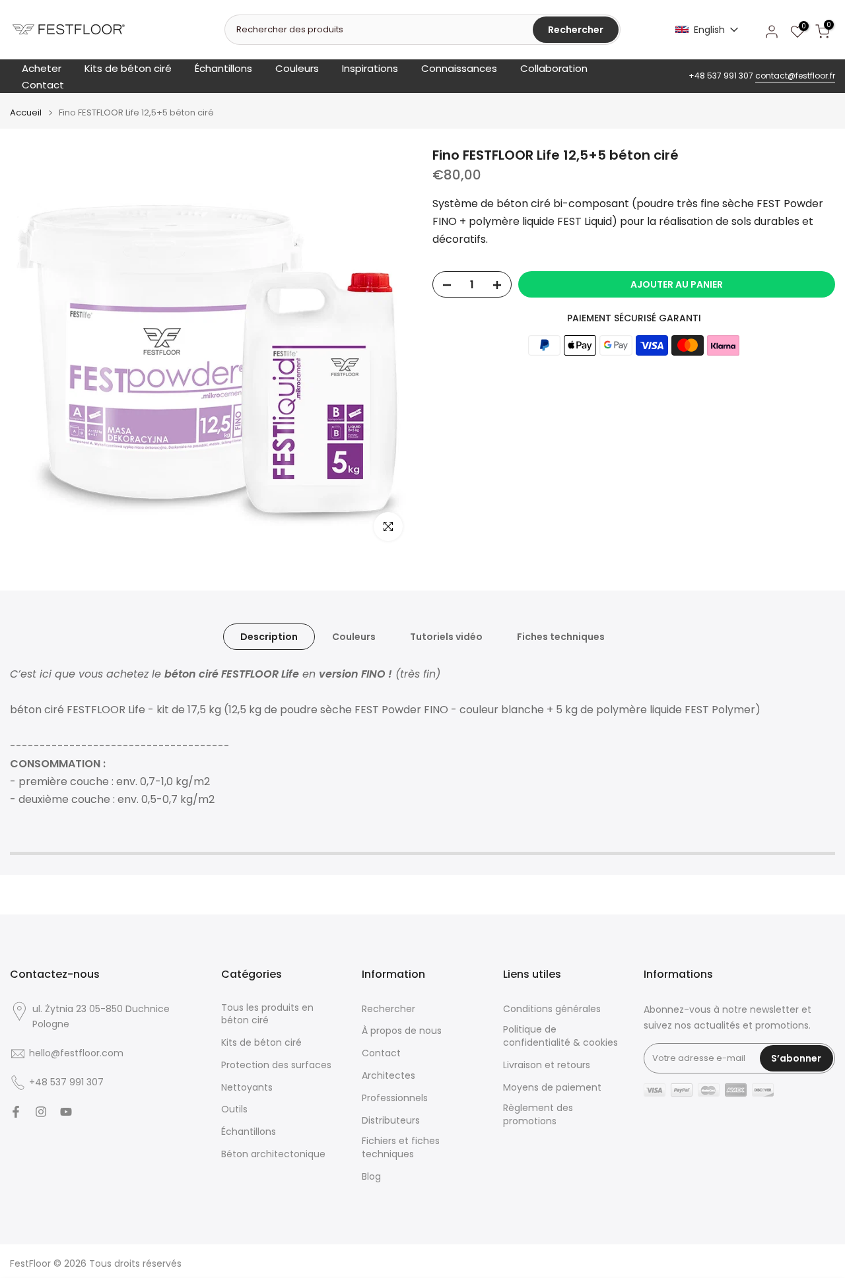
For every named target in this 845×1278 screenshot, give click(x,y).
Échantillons (223, 68)
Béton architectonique (273, 1154)
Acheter (41, 68)
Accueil (26, 112)
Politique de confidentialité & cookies (560, 1036)
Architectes (388, 1076)
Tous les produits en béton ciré (267, 1014)
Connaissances (459, 68)
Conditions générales (552, 1009)
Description (269, 636)
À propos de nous (402, 1031)
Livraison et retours (546, 1065)
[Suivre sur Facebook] (16, 1112)
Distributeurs (391, 1120)
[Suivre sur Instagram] (41, 1112)
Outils (234, 1109)
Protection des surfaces (276, 1065)
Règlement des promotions (538, 1115)
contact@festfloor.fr (795, 75)
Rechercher (388, 1009)
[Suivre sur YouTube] (66, 1112)
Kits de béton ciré (128, 68)
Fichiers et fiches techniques (401, 1148)
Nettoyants (247, 1087)
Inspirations (370, 68)
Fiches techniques (561, 636)
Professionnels (395, 1098)
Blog (371, 1176)
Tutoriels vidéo (446, 636)
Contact (43, 85)
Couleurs (297, 68)
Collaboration (554, 68)
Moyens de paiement (552, 1087)
